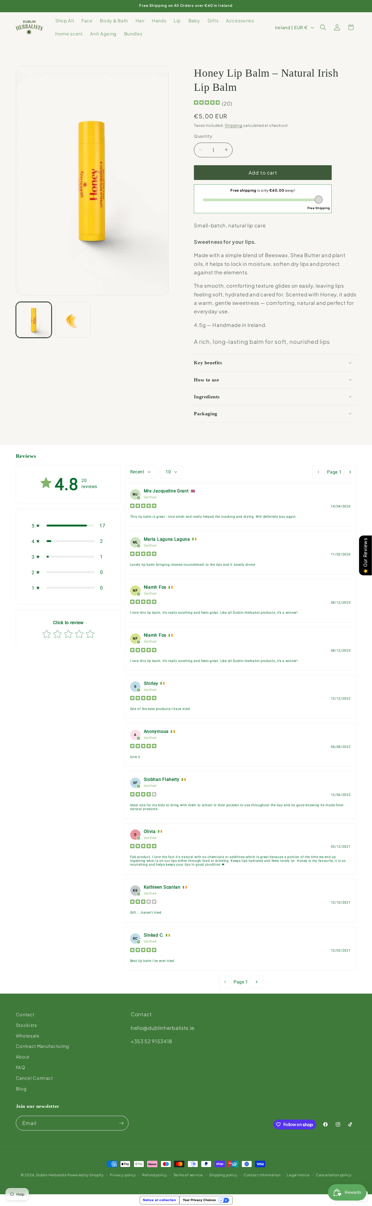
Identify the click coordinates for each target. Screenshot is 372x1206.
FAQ (20, 1067)
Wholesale (27, 1036)
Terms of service (188, 1175)
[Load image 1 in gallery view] (34, 320)
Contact (25, 1014)
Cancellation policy (333, 1175)
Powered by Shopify (86, 1175)
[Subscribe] (121, 1123)
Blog (21, 1088)
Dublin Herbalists (51, 1175)
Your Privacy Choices (199, 1200)
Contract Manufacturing (42, 1046)
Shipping (233, 125)
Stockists (26, 1025)
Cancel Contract (34, 1078)
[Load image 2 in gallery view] (73, 320)
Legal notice (298, 1175)
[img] (207, 103)
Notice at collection (159, 1200)
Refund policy (154, 1175)
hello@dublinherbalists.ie (162, 1028)
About (23, 1057)
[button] (323, 27)
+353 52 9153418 (151, 1041)
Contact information (262, 1175)
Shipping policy (223, 1175)
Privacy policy (123, 1175)
